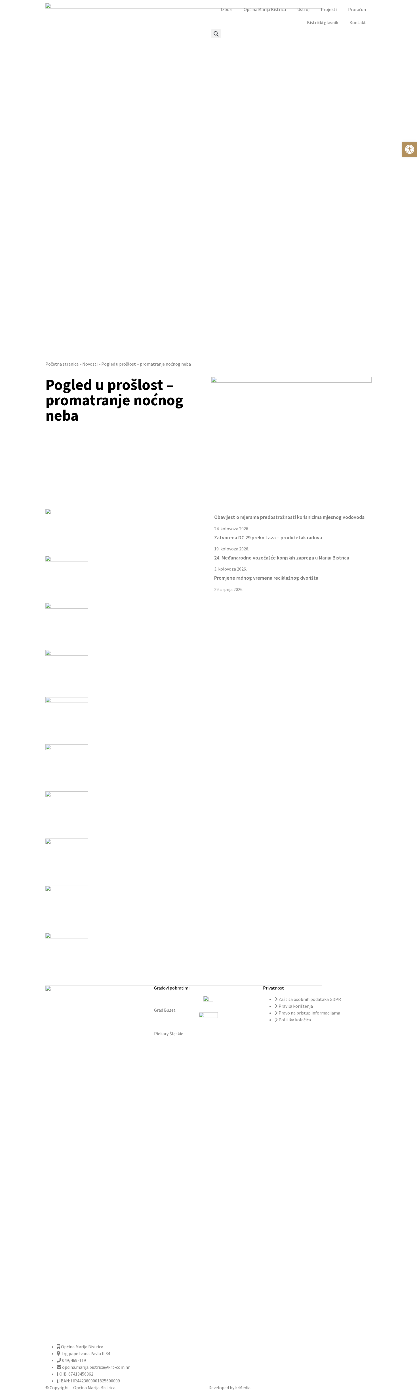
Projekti (329, 9)
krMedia (242, 1387)
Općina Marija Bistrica (265, 9)
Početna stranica (62, 364)
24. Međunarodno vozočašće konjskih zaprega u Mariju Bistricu (281, 557)
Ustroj (303, 9)
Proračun (357, 9)
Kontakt (357, 22)
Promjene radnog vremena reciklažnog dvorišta (266, 578)
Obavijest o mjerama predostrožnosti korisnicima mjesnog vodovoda (289, 517)
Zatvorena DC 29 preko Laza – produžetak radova (268, 537)
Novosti (90, 364)
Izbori (226, 9)
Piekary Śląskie (168, 1033)
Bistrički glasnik (322, 22)
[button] (216, 33)
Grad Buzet (165, 1010)
